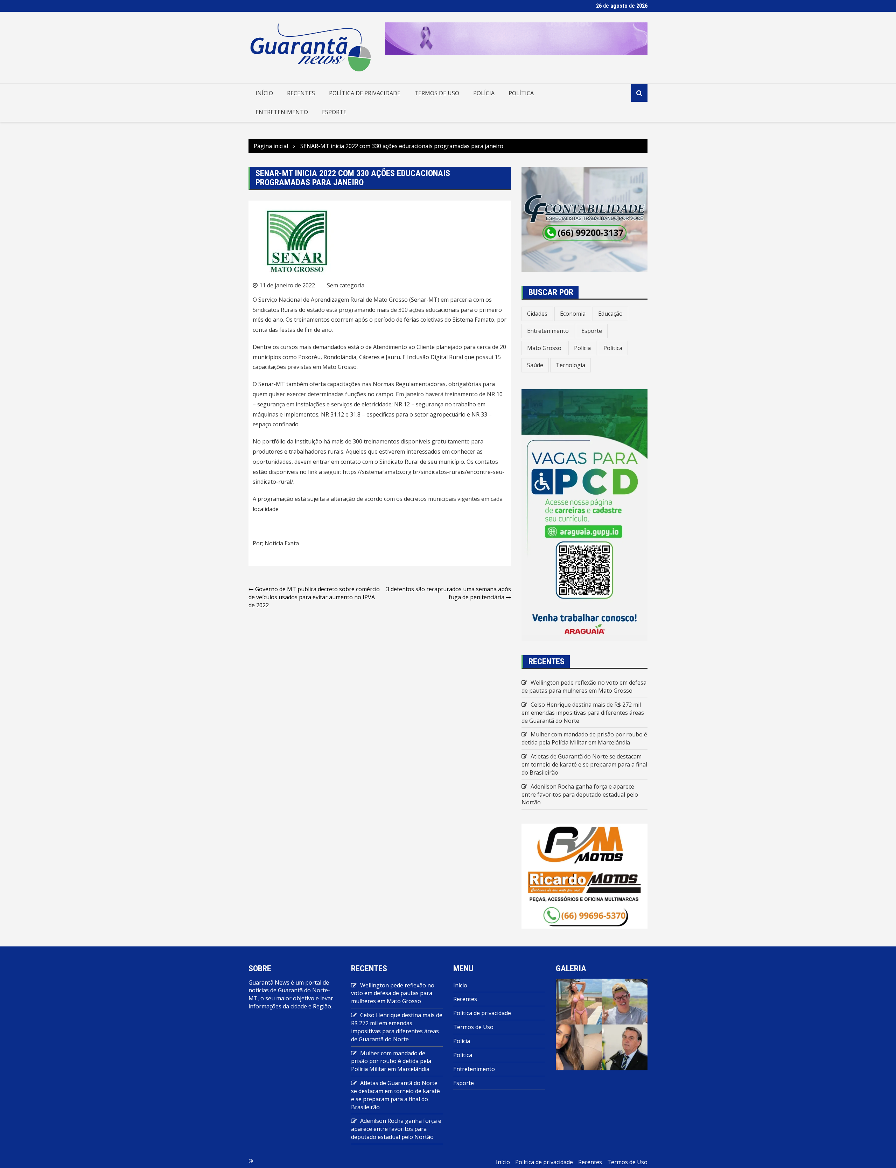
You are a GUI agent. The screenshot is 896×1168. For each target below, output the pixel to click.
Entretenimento (281, 112)
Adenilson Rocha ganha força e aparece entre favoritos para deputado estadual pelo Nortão (580, 794)
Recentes (301, 93)
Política (521, 93)
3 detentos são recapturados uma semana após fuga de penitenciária (448, 593)
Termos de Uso (436, 93)
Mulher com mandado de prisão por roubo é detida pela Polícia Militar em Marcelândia (584, 738)
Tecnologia (570, 365)
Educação (610, 313)
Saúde (535, 365)
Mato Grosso (544, 348)
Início (264, 93)
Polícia (484, 93)
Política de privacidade (364, 93)
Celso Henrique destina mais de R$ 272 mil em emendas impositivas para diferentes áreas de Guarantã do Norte (583, 713)
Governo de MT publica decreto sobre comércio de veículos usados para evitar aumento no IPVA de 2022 (314, 597)
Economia (573, 313)
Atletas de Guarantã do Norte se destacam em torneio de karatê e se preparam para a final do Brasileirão (584, 764)
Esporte (334, 112)
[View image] (579, 1001)
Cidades (537, 313)
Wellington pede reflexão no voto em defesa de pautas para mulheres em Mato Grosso (584, 686)
